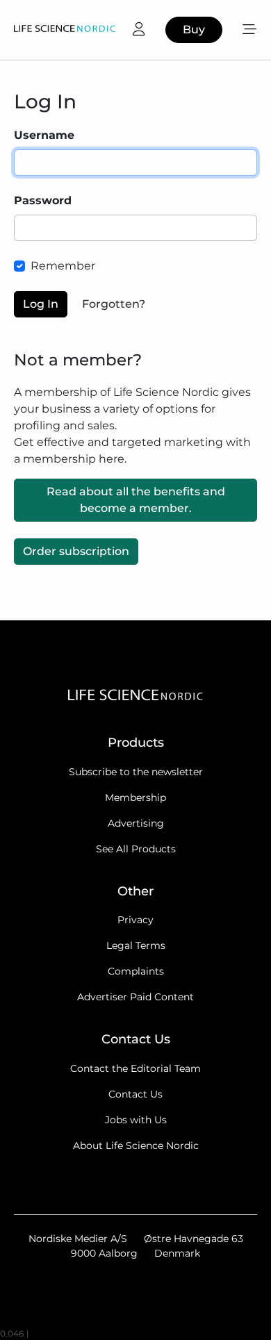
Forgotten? (113, 304)
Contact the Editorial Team (135, 1068)
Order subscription (76, 551)
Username (44, 135)
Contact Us (135, 1094)
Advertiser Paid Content (135, 997)
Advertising (136, 823)
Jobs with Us (136, 1120)
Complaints (136, 971)
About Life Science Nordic (136, 1145)
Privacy (135, 919)
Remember (63, 265)
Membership (135, 797)
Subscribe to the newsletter (136, 772)
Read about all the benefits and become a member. (136, 500)
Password (43, 200)
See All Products (136, 849)
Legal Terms (135, 945)
